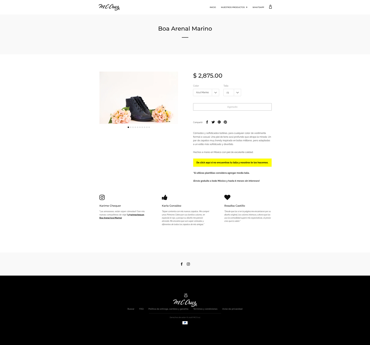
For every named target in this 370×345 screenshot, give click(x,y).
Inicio (213, 7)
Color (196, 85)
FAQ (141, 309)
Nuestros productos (233, 7)
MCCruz (196, 317)
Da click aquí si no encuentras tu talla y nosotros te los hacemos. (232, 162)
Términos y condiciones (205, 309)
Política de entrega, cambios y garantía (168, 309)
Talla (225, 85)
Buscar (130, 309)
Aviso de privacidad (232, 309)
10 (149, 127)
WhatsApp (258, 7)
